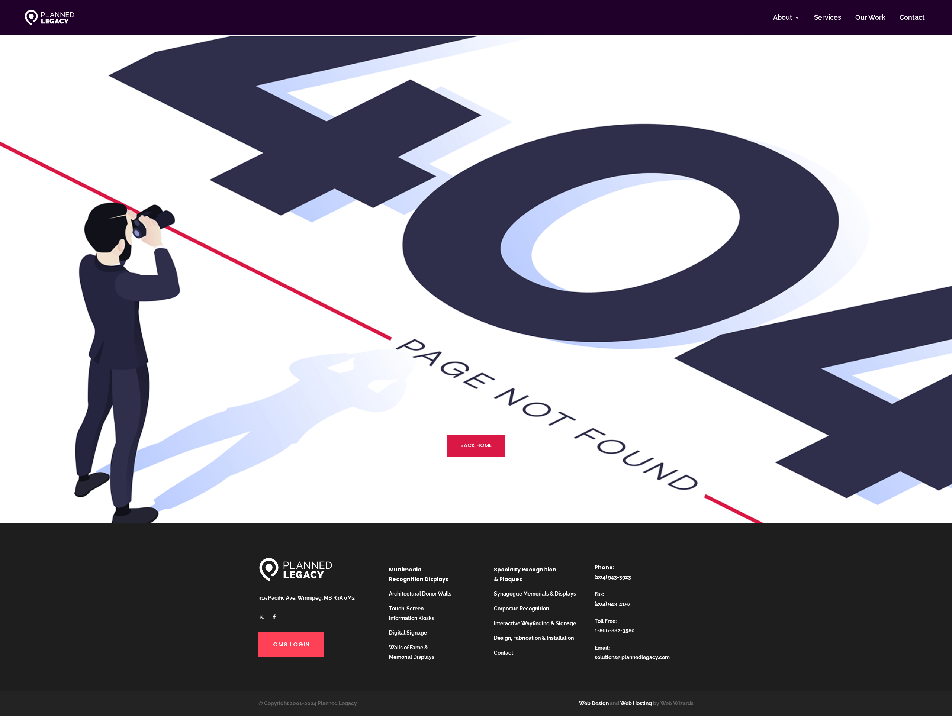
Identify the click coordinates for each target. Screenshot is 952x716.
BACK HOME (476, 445)
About (782, 17)
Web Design (594, 703)
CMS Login (291, 644)
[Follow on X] (261, 617)
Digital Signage (408, 633)
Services (827, 17)
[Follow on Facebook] (274, 617)
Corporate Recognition (521, 609)
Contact (912, 17)
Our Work (870, 17)
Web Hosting (636, 703)
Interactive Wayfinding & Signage (535, 623)
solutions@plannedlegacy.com (632, 657)
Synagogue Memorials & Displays (535, 594)
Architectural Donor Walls (420, 594)
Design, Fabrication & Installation (534, 638)
